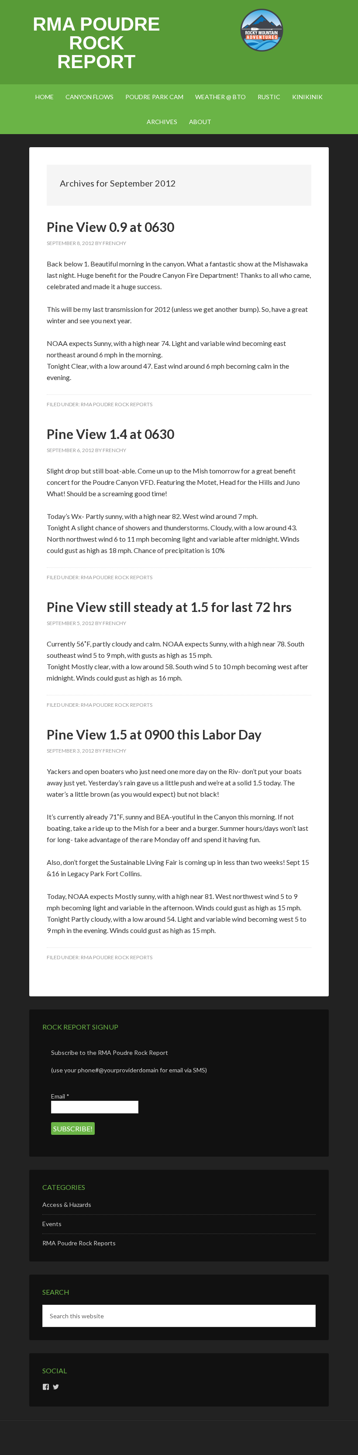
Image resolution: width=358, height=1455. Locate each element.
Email (60, 1096)
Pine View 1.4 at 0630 (110, 434)
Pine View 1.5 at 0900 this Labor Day (154, 734)
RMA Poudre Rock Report (96, 43)
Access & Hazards (66, 1204)
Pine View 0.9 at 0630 (110, 227)
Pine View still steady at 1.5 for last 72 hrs (169, 607)
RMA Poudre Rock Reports (116, 404)
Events (52, 1223)
